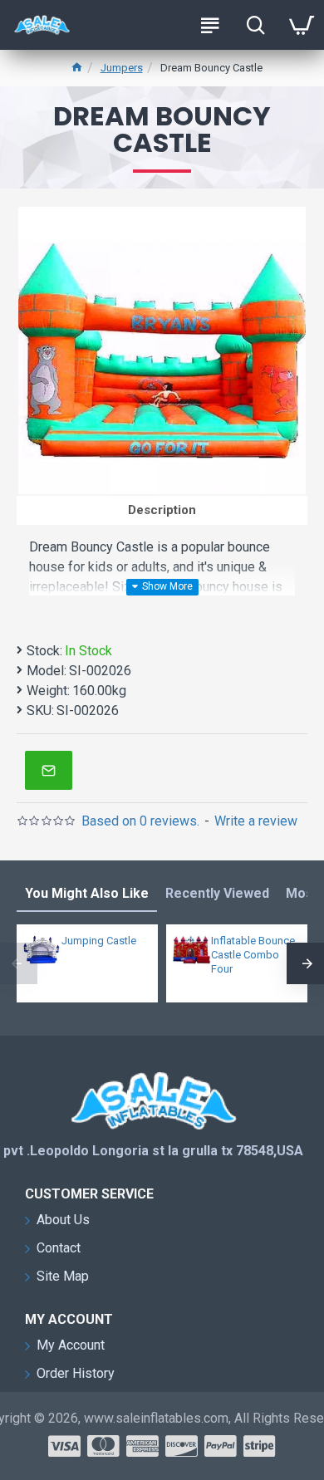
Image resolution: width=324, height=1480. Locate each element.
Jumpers (122, 67)
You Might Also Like (87, 893)
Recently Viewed (217, 893)
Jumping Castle (98, 940)
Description (162, 509)
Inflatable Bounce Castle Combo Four (253, 954)
